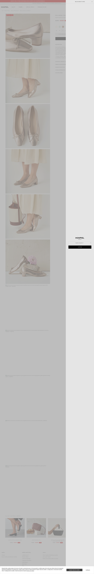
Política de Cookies (30, 570)
